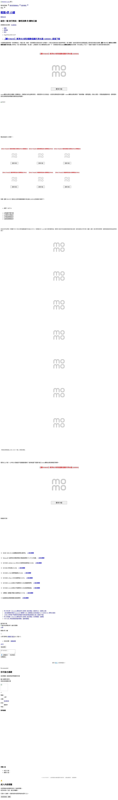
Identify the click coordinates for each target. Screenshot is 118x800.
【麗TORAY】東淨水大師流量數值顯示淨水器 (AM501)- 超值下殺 (32, 39)
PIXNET (47, 777)
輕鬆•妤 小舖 (8, 12)
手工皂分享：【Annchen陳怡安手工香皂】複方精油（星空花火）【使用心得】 (25, 611)
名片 (5, 32)
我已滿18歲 (4, 796)
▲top (2, 644)
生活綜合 (13, 25)
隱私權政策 (68, 777)
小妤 (2, 627)
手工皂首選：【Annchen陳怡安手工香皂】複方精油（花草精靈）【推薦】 (24, 616)
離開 (9, 796)
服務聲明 (74, 777)
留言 (13, 636)
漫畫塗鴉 (13, 641)
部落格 (6, 30)
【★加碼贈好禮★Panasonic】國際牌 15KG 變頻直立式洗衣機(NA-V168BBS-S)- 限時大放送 (29, 613)
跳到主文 (3, 17)
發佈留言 (3, 657)
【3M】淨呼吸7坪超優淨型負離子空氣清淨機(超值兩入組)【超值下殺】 (24, 615)
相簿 (5, 28)
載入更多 (3, 647)
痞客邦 (10, 636)
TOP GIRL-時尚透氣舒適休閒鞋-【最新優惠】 (17, 618)
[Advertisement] (45, 117)
